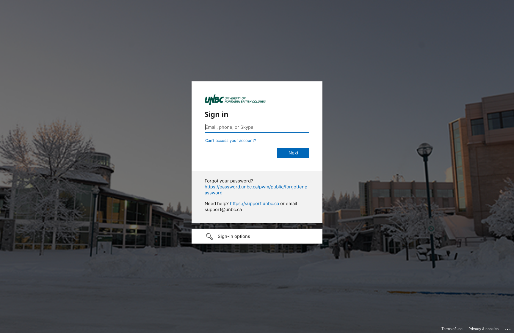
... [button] (508, 328)
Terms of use (452, 328)
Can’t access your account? (230, 140)
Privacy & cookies (483, 328)
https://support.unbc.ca (254, 203)
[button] (257, 236)
